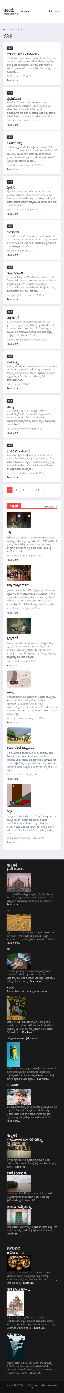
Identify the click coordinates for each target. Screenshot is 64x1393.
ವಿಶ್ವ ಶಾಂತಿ (13, 317)
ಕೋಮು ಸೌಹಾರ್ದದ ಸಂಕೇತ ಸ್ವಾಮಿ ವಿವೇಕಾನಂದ (27, 991)
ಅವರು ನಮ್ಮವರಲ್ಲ (19, 1206)
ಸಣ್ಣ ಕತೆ (12, 865)
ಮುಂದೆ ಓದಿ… (22, 1166)
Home (6, 29)
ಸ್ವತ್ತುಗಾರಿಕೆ (12, 638)
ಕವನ (13, 29)
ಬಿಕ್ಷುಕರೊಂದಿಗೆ (13, 1084)
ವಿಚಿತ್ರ (10, 406)
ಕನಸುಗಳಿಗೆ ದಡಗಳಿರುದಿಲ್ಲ (24, 1139)
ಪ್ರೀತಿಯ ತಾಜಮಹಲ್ (16, 868)
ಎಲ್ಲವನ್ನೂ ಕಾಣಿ (50, 506)
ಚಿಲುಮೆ (8, 10)
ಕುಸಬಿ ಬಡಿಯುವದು (19, 451)
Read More (12, 80)
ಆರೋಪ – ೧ (15, 1252)
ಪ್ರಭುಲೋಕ (14, 98)
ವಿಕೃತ (9, 811)
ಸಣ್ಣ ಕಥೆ (14, 505)
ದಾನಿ (9, 948)
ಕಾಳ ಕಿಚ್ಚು (12, 362)
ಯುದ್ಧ (10, 691)
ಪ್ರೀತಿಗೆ (11, 187)
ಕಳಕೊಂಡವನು (17, 1173)
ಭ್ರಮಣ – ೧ (14, 1334)
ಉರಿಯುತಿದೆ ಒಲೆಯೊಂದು (23, 54)
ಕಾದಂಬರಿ (13, 1248)
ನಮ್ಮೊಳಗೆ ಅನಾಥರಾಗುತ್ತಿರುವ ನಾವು (22, 1038)
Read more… (13, 904)
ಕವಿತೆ (10, 48)
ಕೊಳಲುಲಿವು (14, 143)
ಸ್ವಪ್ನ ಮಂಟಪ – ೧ (18, 1289)
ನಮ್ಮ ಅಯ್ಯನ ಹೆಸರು (18, 585)
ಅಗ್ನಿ (9, 532)
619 (37, 490)
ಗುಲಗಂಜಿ (13, 232)
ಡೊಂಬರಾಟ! (15, 273)
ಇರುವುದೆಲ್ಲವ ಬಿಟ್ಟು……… (20, 747)
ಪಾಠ (9, 910)
